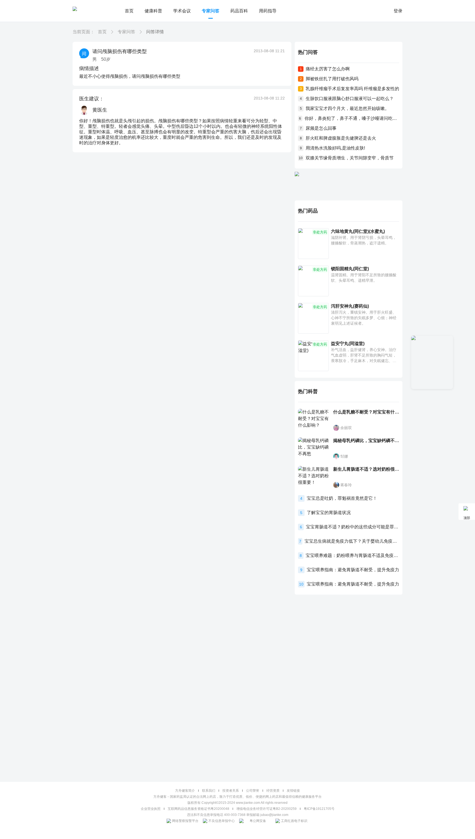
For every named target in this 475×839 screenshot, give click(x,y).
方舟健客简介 (185, 791)
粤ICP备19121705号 (319, 809)
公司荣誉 (252, 791)
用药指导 (268, 11)
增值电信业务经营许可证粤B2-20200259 (266, 809)
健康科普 (153, 11)
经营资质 (273, 791)
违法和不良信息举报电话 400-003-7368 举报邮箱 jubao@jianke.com (237, 815)
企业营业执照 (151, 809)
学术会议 (182, 11)
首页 (129, 11)
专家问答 (210, 11)
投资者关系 (230, 791)
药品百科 (239, 11)
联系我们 (208, 791)
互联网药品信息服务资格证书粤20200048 (198, 809)
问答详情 (155, 31)
